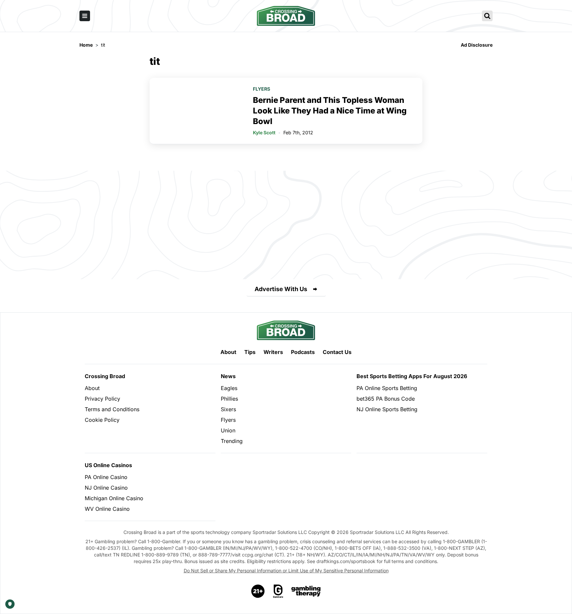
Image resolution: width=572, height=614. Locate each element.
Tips (250, 352)
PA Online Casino (106, 477)
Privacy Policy (102, 398)
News (228, 376)
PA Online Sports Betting (387, 388)
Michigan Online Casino (114, 498)
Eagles (229, 388)
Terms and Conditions (112, 409)
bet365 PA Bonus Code (386, 398)
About (228, 352)
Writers (273, 352)
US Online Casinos (108, 465)
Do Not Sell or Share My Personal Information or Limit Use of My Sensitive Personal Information (286, 570)
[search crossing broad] (487, 16)
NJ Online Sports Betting (387, 409)
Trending (232, 441)
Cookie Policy (102, 420)
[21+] (258, 591)
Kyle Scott (264, 132)
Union (228, 430)
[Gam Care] (278, 591)
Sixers (228, 409)
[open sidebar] (84, 16)
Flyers (261, 89)
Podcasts (303, 352)
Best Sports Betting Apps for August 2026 (412, 376)
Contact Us (337, 352)
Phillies (229, 398)
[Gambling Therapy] (306, 591)
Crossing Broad (105, 376)
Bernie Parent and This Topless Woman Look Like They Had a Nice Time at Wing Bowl (329, 110)
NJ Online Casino (106, 487)
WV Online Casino (107, 508)
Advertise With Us (281, 288)
